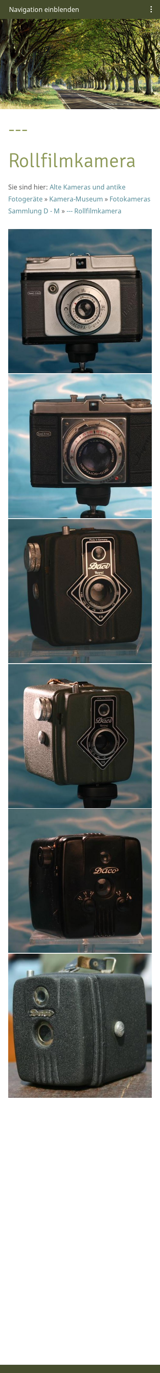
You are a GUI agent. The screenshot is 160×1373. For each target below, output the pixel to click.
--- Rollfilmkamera (93, 210)
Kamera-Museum (76, 198)
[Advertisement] (32, 1226)
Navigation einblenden (44, 9)
